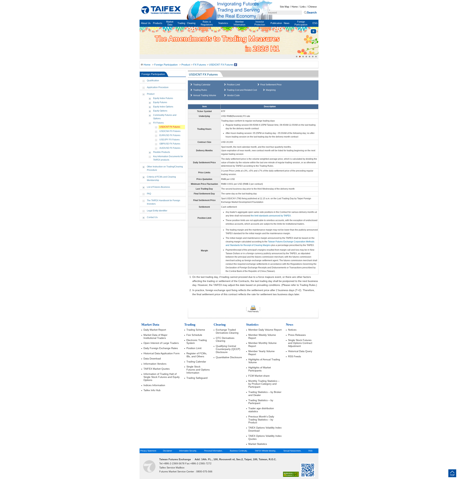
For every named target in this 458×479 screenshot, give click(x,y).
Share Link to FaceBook (235, 64)
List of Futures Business (158, 187)
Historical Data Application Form (161, 353)
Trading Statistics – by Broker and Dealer (264, 393)
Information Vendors (154, 363)
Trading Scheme (195, 329)
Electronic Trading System (196, 342)
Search (310, 13)
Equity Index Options (163, 106)
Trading (181, 23)
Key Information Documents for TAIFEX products (168, 158)
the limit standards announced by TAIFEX (271, 215)
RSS (310, 451)
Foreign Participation (300, 23)
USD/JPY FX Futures (169, 139)
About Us (146, 23)
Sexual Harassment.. (292, 451)
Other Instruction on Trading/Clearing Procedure (165, 168)
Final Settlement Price (271, 84)
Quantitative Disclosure (229, 357)
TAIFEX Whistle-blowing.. (265, 451)
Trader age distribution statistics (261, 410)
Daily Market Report (154, 329)
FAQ (149, 193)
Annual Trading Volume (204, 95)
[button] (296, 56)
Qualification (153, 80)
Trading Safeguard (197, 377)
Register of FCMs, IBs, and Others (196, 355)
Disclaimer (167, 451)
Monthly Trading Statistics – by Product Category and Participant (263, 383)
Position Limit (233, 84)
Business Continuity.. (239, 451)
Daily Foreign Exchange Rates (160, 348)
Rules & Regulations (207, 23)
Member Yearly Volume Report (261, 353)
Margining (271, 90)
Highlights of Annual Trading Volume (264, 361)
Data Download (152, 358)
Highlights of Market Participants (259, 369)
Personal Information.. (213, 451)
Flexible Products (161, 152)
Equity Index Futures (163, 98)
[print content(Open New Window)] (253, 308)
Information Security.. (188, 451)
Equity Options (160, 111)
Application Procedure (158, 87)
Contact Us (152, 217)
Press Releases (297, 334)
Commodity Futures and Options (164, 117)
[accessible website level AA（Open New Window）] (291, 474)
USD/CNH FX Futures (170, 131)
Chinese (312, 6)
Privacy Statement (148, 451)
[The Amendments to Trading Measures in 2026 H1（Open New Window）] (229, 40)
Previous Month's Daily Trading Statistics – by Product (261, 419)
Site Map (284, 6)
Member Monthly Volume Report (262, 344)
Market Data (169, 23)
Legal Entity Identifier (157, 210)
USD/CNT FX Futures (221, 64)
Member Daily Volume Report (265, 329)
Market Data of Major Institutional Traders (155, 336)
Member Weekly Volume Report (262, 336)
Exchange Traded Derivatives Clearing (227, 331)
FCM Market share (259, 375)
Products (157, 23)
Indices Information (154, 385)
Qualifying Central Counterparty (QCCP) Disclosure (228, 349)
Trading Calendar (201, 84)
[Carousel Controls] (313, 31)
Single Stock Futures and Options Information (198, 369)
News (286, 23)
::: (141, 2)
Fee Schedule (194, 334)
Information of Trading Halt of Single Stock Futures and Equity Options (161, 376)
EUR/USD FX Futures (169, 135)
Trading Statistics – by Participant (260, 402)
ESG (315, 23)
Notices (292, 329)
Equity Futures (160, 102)
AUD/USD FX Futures (169, 148)
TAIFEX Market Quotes (156, 368)
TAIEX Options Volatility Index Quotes (265, 437)
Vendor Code (233, 95)
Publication (276, 23)
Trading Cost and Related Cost (242, 90)
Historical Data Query (300, 351)
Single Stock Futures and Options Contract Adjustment (300, 343)
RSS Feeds (294, 356)
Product (185, 64)
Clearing (191, 23)
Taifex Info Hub (151, 390)
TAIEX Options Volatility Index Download (265, 429)
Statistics (223, 23)
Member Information (239, 23)
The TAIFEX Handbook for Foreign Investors (163, 202)
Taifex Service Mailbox (171, 467)
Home (161, 10)
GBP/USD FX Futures (169, 143)
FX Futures (199, 64)
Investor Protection (259, 23)
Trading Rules (200, 90)
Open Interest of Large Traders (161, 343)
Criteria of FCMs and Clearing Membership (161, 179)
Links (303, 6)
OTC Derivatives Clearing (225, 339)
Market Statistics (257, 443)
